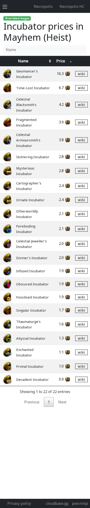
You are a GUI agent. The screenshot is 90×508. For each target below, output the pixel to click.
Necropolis (43, 6)
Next (62, 402)
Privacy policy (19, 503)
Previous (31, 402)
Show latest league (17, 18)
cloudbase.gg (57, 503)
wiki (81, 73)
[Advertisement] (45, 452)
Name (23, 60)
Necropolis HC (72, 6)
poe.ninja (80, 503)
